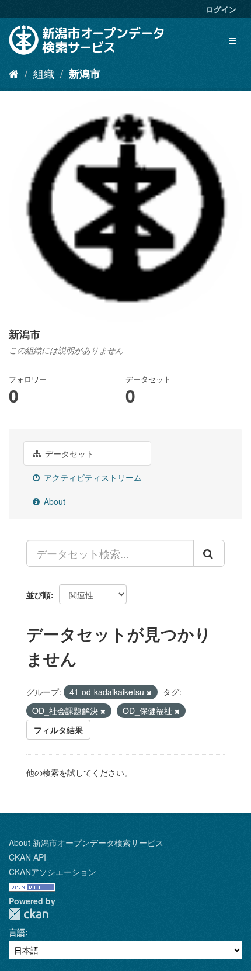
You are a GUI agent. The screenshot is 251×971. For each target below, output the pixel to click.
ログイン (221, 9)
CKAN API (27, 857)
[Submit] (209, 553)
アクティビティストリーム (91, 477)
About (53, 501)
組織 (43, 73)
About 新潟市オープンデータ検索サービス (86, 842)
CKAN (28, 914)
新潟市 (84, 73)
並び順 (38, 595)
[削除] (149, 692)
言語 (17, 932)
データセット (68, 453)
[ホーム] (14, 73)
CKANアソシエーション (52, 872)
